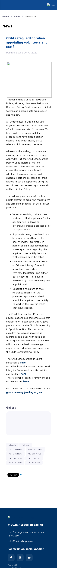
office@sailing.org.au (22, 541)
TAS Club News (15, 458)
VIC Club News (34, 454)
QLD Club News (15, 449)
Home (5, 16)
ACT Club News (15, 454)
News (17, 16)
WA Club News (15, 462)
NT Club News (34, 462)
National (25, 445)
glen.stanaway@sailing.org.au (24, 392)
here (23, 362)
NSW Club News (35, 449)
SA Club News (34, 458)
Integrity (12, 445)
